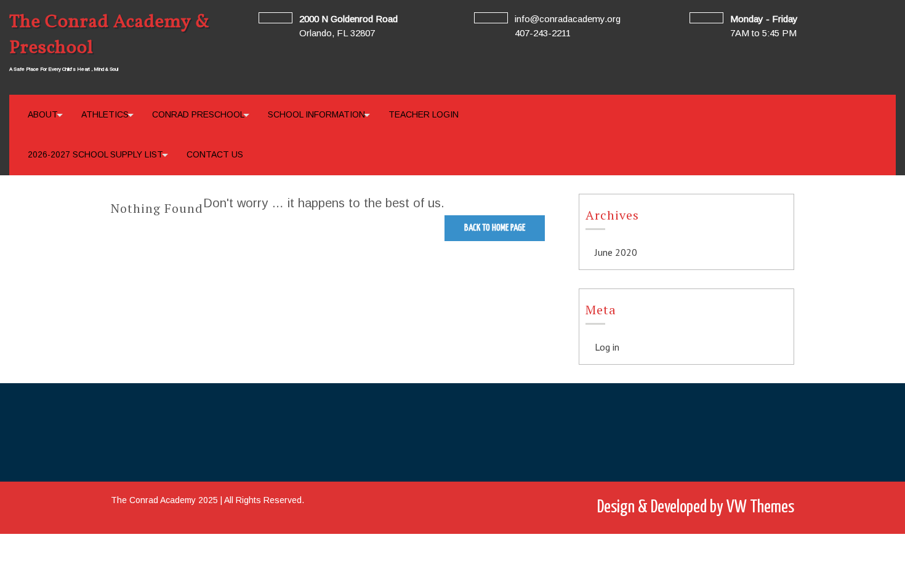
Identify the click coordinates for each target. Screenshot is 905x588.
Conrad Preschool (198, 114)
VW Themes (758, 507)
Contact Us (215, 154)
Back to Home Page (494, 227)
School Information (316, 114)
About (43, 114)
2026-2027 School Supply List (95, 154)
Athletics (105, 114)
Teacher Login (423, 114)
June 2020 (616, 252)
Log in (607, 347)
